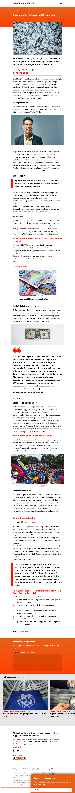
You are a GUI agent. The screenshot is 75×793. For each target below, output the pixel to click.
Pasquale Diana (26, 711)
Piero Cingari (17, 70)
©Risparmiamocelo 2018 (20, 769)
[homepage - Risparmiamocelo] (23, 3)
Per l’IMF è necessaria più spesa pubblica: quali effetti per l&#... (24, 714)
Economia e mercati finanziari (25, 11)
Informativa (16, 652)
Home (14, 11)
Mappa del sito (51, 769)
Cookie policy (42, 769)
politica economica (23, 631)
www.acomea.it (26, 780)
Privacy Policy (33, 769)
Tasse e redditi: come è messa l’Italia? (33, 299)
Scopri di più (17, 747)
